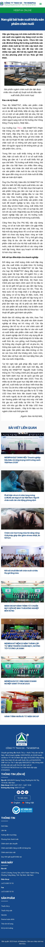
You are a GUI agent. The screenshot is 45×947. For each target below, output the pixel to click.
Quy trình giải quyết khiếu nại (11, 857)
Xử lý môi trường (7, 928)
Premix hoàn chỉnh (7, 919)
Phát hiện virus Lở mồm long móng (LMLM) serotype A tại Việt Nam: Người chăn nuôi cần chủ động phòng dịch (21, 497)
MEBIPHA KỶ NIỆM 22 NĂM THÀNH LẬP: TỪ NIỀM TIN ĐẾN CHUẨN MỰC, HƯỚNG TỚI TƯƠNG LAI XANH (22, 646)
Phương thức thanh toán (9, 839)
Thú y (19, 128)
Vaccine (4, 915)
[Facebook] (18, 792)
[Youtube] (22, 792)
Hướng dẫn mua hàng (8, 835)
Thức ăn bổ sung (7, 924)
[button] (40, 3)
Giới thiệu (4, 826)
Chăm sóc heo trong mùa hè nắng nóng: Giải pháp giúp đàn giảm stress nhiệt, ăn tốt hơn (22, 535)
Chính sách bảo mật (8, 852)
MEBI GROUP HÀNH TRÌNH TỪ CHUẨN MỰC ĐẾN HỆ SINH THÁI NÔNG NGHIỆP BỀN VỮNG (21, 608)
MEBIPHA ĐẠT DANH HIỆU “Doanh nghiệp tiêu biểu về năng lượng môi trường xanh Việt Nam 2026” (22, 460)
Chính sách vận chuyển (9, 844)
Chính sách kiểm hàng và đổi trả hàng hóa (16, 848)
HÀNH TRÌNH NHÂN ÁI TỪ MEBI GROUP (21, 716)
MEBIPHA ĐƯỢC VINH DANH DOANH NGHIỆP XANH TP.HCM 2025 (20, 682)
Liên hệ (3, 830)
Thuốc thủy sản (6, 910)
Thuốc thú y (5, 906)
